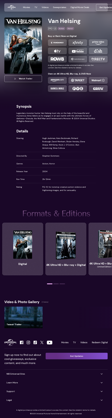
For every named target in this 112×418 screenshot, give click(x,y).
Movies (65, 342)
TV (74, 342)
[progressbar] (49, 283)
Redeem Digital (100, 342)
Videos (83, 342)
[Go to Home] (12, 7)
